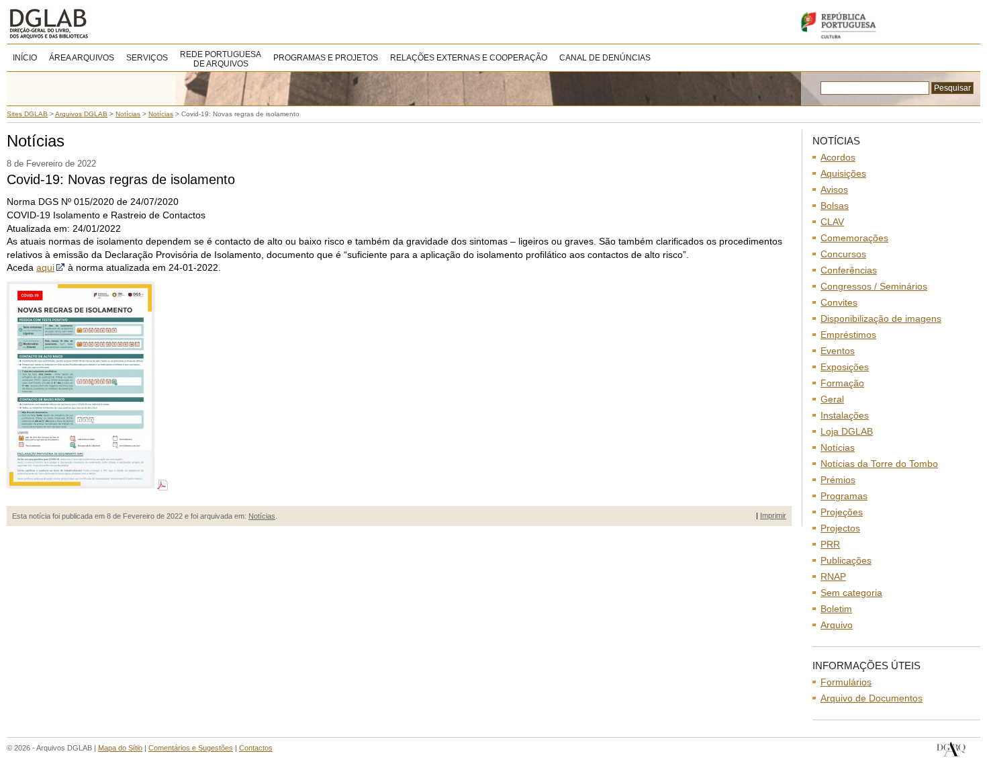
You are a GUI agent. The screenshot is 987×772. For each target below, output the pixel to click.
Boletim (836, 608)
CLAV (832, 221)
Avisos (834, 189)
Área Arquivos (81, 57)
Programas (843, 495)
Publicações (846, 560)
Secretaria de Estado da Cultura (886, 25)
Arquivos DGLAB (94, 23)
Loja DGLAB (846, 431)
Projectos (840, 528)
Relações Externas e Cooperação (468, 57)
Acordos (837, 157)
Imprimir (773, 515)
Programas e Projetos (325, 57)
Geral (832, 399)
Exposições (844, 366)
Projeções (841, 512)
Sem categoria (851, 592)
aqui (45, 267)
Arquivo (836, 624)
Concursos (843, 254)
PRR (830, 544)
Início (25, 57)
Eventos (837, 350)
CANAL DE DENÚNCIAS (605, 57)
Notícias (261, 516)
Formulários (846, 682)
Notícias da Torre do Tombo (879, 463)
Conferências (848, 270)
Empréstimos (848, 334)
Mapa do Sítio (120, 748)
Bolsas (834, 205)
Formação (842, 383)
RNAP (833, 576)
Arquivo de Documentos (871, 698)
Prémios (837, 479)
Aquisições (843, 173)
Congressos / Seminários (873, 286)
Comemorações (854, 237)
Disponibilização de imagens (880, 318)
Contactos (256, 748)
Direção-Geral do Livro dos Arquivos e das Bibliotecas (951, 749)
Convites (838, 302)
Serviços (147, 57)
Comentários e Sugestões (190, 748)
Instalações (844, 415)
